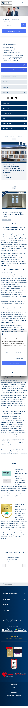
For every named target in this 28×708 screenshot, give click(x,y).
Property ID (6, 21)
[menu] (25, 3)
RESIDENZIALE (6, 19)
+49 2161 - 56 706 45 (14, 59)
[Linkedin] (15, 620)
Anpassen (13, 368)
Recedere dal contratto (14, 695)
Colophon (14, 692)
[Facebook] (3, 98)
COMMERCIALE (16, 19)
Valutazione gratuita (14, 31)
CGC (14, 687)
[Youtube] (12, 98)
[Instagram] (8, 98)
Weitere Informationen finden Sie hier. (12, 352)
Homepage (5, 583)
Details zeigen (19, 358)
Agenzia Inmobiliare (12, 583)
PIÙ (14, 139)
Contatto (14, 684)
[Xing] (16, 98)
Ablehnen (14, 372)
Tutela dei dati (14, 690)
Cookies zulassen (14, 363)
